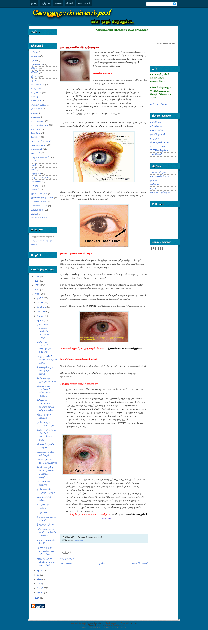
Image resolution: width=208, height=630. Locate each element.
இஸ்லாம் (69, 3)
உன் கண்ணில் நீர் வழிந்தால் (79, 47)
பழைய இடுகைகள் (140, 563)
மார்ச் (39, 584)
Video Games (87, 627)
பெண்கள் (35, 165)
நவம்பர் (40, 302)
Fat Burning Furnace (118, 627)
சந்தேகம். (35, 117)
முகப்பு (34, 3)
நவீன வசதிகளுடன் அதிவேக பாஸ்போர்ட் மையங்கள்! (47, 532)
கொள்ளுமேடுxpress (159, 142)
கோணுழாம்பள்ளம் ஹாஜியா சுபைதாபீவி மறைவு (47, 359)
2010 (37, 598)
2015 (37, 276)
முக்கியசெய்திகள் (39, 193)
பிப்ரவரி (40, 588)
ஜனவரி (40, 592)
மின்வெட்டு (36, 189)
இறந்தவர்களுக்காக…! (47, 524)
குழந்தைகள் (36, 108)
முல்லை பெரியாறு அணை (42, 197)
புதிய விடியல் (156, 126)
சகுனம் (34, 113)
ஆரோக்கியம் (37, 64)
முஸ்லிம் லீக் (155, 122)
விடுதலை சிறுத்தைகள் (160, 192)
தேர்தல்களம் (36, 149)
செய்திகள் (36, 133)
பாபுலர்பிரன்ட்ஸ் (156, 130)
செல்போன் (36, 137)
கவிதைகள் (36, 100)
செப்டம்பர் (41, 311)
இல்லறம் (34, 72)
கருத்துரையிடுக (67, 558)
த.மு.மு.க (154, 138)
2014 (37, 281)
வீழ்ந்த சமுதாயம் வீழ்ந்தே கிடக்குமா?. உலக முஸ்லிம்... (47, 561)
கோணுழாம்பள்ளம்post (95, 623)
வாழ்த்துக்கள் (37, 210)
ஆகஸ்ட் (41, 316)
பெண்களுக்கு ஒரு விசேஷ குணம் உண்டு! (45, 370)
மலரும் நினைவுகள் (39, 177)
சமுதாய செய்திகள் (40, 125)
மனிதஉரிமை (36, 181)
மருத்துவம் (45, 3)
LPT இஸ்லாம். (156, 154)
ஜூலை (40, 320)
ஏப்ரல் (39, 579)
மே (38, 575)
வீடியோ (34, 214)
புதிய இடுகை (66, 563)
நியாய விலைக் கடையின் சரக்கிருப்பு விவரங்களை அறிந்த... (43, 331)
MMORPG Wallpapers (101, 627)
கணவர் (34, 96)
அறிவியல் (58, 3)
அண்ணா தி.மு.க (158, 172)
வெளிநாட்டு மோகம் (39, 218)
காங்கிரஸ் (154, 184)
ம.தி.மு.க (154, 188)
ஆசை (34, 60)
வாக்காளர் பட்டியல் (39, 205)
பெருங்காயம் (42, 512)
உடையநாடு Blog (157, 146)
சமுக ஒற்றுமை (38, 121)
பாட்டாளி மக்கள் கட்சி (159, 176)
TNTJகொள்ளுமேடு (159, 150)
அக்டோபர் (41, 307)
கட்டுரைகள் (36, 92)
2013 (37, 285)
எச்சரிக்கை (36, 88)
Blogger (134, 623)
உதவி (33, 80)
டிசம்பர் (40, 298)
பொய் (33, 169)
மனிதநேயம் (36, 185)
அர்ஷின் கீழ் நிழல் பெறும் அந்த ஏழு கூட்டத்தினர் (45, 550)
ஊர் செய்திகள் (84, 3)
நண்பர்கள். (36, 153)
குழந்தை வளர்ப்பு (38, 105)
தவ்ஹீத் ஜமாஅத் (157, 134)
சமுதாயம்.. (36, 129)
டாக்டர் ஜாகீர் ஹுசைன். (41, 141)
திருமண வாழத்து (39, 145)
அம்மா (34, 52)
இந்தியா (35, 68)
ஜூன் (40, 570)
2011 (37, 294)
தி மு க (153, 180)
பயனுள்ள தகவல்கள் (40, 157)
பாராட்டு (34, 161)
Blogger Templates (96, 625)
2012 (37, 289)
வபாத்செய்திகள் (38, 201)
